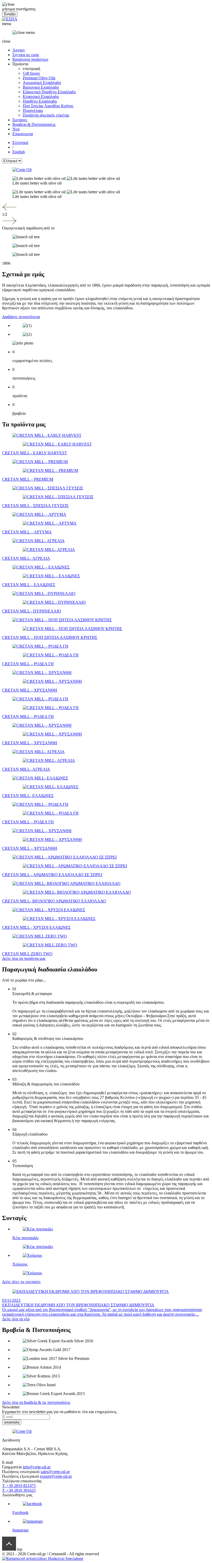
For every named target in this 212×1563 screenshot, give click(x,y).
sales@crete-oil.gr (55, 1471)
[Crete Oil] (106, 169)
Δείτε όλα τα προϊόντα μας (24, 958)
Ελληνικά (20, 142)
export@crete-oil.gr (56, 1476)
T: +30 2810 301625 (19, 1490)
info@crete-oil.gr (37, 1467)
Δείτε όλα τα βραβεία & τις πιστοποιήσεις (36, 1402)
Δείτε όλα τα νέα (15, 1319)
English (18, 152)
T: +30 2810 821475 (19, 1485)
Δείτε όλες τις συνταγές (21, 1281)
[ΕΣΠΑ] (9, 19)
